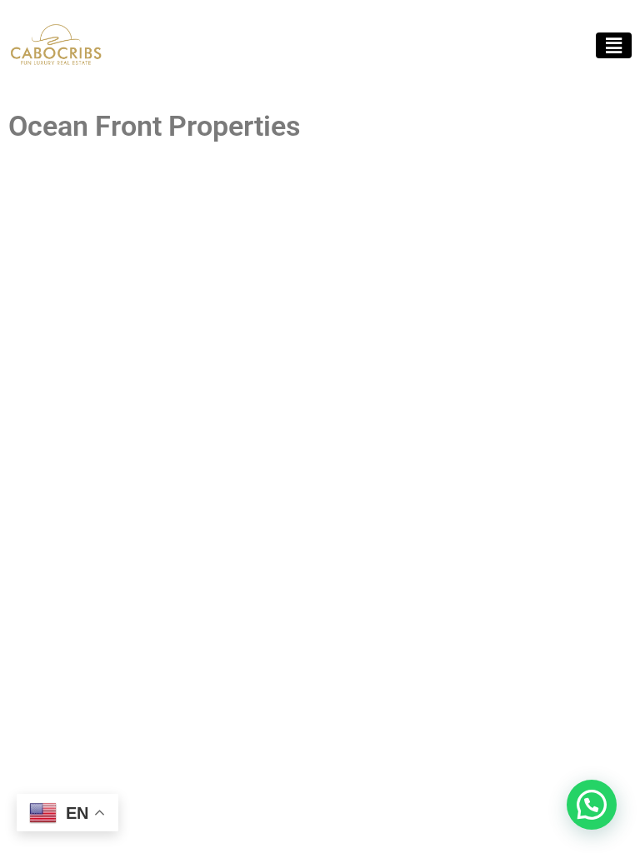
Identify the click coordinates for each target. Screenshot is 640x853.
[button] (614, 45)
